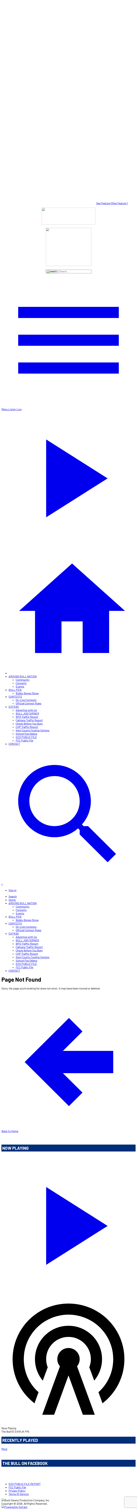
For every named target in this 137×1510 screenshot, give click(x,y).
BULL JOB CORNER (27, 713)
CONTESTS (15, 696)
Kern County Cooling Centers (32, 730)
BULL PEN (15, 689)
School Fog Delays (26, 733)
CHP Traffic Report (27, 727)
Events (20, 686)
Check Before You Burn (29, 723)
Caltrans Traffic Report (29, 720)
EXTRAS (14, 706)
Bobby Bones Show (27, 693)
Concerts (21, 683)
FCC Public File (24, 740)
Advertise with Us (26, 710)
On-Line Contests (26, 700)
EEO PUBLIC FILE (26, 737)
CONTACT (14, 743)
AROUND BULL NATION (23, 676)
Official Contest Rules (28, 703)
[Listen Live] (68, 1223)
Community (22, 679)
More (4, 1449)
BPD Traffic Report (27, 716)
